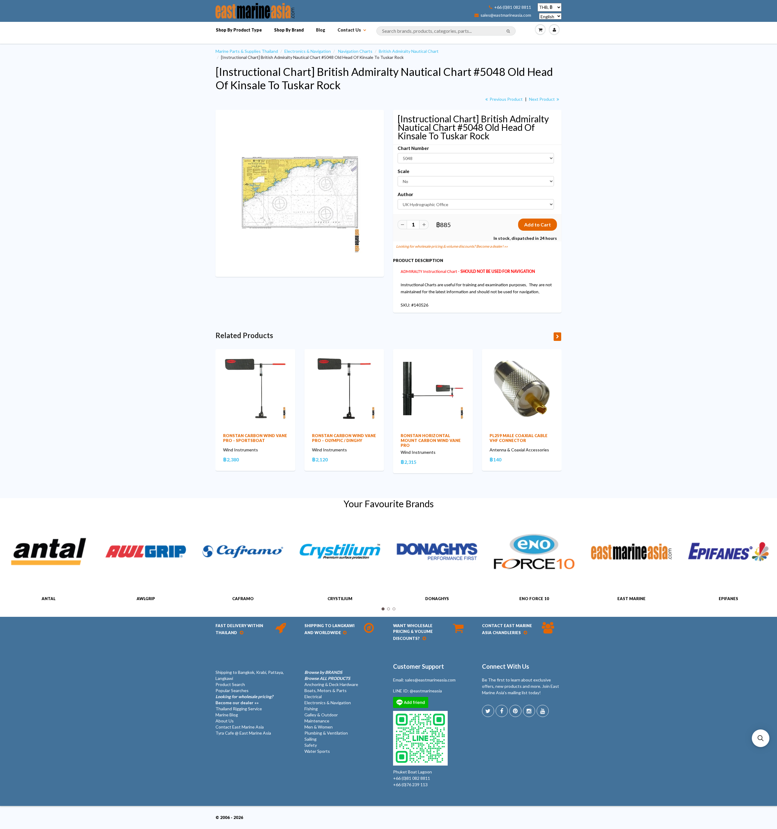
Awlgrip (146, 598)
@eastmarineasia (426, 690)
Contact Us (349, 29)
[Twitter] (488, 711)
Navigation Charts (355, 51)
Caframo (243, 598)
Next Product (542, 99)
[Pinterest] (515, 711)
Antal (49, 598)
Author (405, 194)
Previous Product (506, 99)
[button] (760, 738)
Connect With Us (505, 666)
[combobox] (446, 31)
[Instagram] (529, 711)
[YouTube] (543, 711)
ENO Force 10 (534, 598)
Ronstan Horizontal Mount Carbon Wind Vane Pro (431, 440)
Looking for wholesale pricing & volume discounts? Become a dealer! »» (452, 246)
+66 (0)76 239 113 (410, 784)
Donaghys (437, 598)
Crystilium (339, 598)
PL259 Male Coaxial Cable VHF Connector (519, 438)
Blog (320, 29)
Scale (403, 171)
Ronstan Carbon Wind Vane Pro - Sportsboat (255, 438)
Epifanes (728, 598)
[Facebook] (502, 711)
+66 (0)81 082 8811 (512, 7)
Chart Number (413, 148)
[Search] (508, 31)
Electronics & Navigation (307, 51)
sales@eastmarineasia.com (505, 15)
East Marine (631, 598)
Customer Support (418, 666)
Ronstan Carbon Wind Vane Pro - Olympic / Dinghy (344, 438)
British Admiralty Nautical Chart (409, 51)
